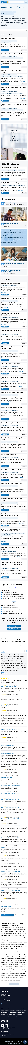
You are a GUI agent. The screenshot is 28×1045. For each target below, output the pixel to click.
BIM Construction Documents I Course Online (10, 686)
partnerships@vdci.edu (15, 587)
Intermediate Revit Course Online (7, 705)
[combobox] (16, 2)
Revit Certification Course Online (7, 900)
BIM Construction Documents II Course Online (10, 739)
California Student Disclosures (14, 1043)
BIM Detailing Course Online (6, 777)
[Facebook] (4, 1021)
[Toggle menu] (26, 2)
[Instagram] (7, 1021)
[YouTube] (2, 1021)
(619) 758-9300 (14, 629)
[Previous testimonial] (24, 651)
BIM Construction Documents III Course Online (10, 696)
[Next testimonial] (26, 651)
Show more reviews (6, 915)
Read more (20, 48)
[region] (14, 664)
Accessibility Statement (10, 1041)
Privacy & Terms (19, 1041)
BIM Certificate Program (6, 906)
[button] (25, 1042)
